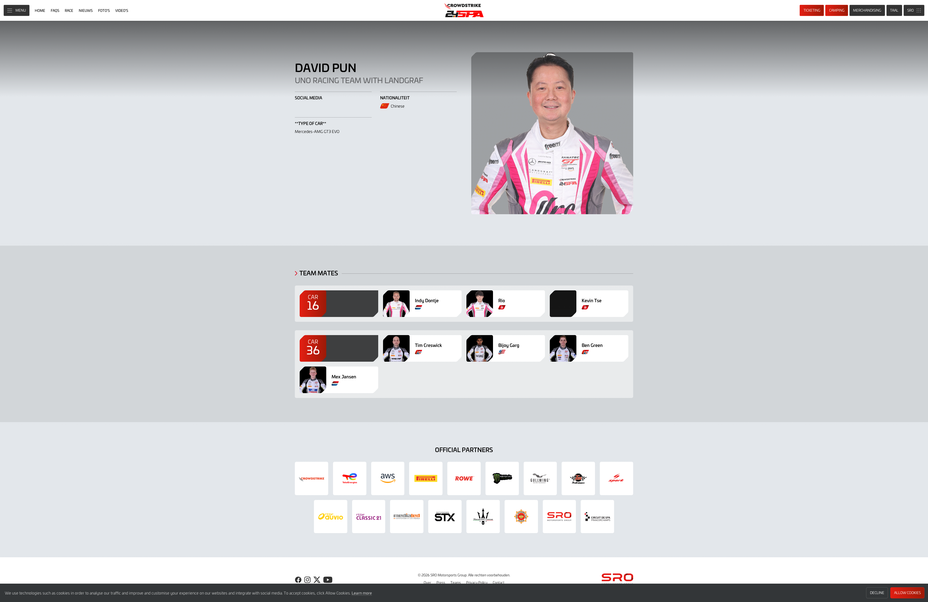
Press (440, 582)
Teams (455, 582)
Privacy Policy (476, 582)
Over (427, 582)
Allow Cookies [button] (907, 592)
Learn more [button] (362, 592)
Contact (498, 582)
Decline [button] (877, 592)
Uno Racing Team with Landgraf (359, 80)
